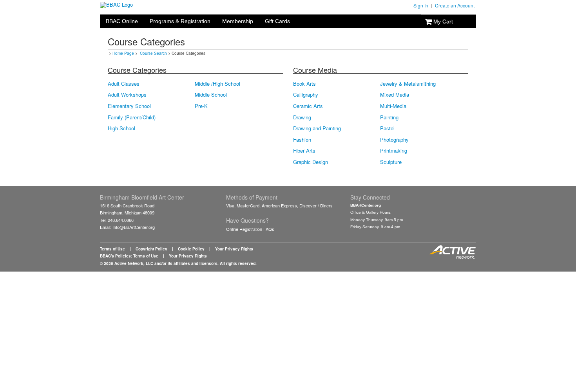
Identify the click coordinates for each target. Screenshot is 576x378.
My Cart (442, 21)
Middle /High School (217, 84)
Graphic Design (310, 162)
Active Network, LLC (133, 263)
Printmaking (393, 151)
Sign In (420, 5)
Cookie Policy (191, 249)
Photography (394, 140)
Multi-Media (393, 106)
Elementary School (129, 106)
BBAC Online (122, 21)
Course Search (153, 53)
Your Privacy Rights (234, 249)
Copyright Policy (151, 249)
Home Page (123, 53)
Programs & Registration (180, 21)
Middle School (211, 95)
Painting (389, 117)
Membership (237, 21)
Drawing (302, 117)
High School (121, 128)
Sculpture (391, 162)
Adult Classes (123, 84)
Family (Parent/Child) (132, 117)
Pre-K (201, 106)
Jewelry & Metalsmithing (408, 84)
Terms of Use (112, 249)
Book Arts (304, 84)
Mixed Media (394, 95)
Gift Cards (277, 21)
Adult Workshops (127, 95)
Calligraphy (305, 95)
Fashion (302, 140)
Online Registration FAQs (250, 229)
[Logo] (116, 4)
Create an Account (455, 5)
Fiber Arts (304, 151)
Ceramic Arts (308, 106)
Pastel (387, 128)
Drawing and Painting (317, 128)
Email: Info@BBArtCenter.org (127, 227)
